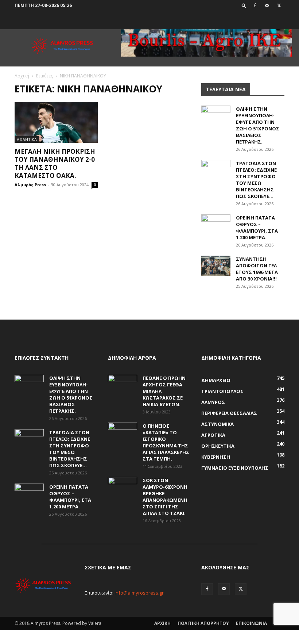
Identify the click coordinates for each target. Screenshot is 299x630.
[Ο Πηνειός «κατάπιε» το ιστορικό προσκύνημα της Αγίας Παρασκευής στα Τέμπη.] (122, 433)
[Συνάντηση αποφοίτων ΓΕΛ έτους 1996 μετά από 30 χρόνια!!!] (215, 266)
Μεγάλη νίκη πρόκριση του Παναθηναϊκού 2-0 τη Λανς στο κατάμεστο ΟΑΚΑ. (55, 163)
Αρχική (22, 76)
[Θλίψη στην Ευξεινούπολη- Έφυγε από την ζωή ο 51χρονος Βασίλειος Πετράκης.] (215, 116)
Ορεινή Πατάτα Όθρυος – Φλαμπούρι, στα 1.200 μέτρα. (257, 227)
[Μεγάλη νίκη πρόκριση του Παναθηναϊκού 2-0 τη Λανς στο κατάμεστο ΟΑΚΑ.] (56, 122)
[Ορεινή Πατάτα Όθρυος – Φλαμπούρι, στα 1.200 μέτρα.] (215, 224)
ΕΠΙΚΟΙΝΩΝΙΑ (251, 623)
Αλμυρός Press (30, 184)
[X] (278, 5)
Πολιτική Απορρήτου (203, 623)
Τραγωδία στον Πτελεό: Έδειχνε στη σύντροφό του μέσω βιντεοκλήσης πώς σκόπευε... (256, 179)
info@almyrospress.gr (139, 592)
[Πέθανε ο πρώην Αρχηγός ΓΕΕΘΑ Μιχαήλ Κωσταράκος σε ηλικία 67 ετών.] (122, 385)
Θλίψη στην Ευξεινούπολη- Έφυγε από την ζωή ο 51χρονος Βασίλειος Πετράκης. (257, 125)
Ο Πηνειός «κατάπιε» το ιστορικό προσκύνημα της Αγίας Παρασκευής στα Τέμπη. (166, 442)
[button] (243, 5)
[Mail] (266, 5)
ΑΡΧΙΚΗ (162, 623)
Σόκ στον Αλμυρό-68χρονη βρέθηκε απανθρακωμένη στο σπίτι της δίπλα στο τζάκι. (165, 496)
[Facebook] (254, 5)
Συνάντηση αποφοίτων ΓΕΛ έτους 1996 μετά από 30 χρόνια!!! (257, 269)
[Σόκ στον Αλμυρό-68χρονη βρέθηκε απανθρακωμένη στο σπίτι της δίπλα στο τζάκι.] (122, 487)
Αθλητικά (27, 139)
